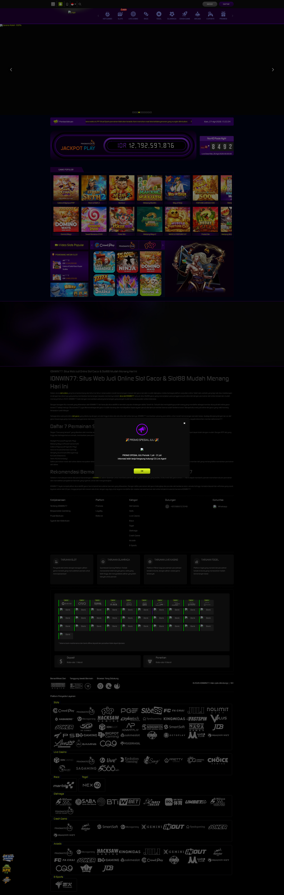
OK (142, 471)
